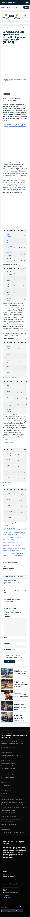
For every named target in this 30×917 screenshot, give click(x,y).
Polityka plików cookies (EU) (10, 879)
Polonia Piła (4, 793)
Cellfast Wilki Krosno (6, 782)
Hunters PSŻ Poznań (6, 780)
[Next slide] (1, 16)
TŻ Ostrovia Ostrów (6, 785)
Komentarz (7, 616)
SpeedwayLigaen (12, 562)
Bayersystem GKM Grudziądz (8, 763)
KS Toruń (21, 436)
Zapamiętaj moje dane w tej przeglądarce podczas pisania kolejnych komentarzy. (14, 657)
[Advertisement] (15, 61)
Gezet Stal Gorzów (5, 760)
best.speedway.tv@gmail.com (10, 892)
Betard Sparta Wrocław (6, 752)
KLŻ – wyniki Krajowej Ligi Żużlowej (9, 812)
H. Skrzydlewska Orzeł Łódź (8, 777)
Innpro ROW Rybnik (6, 790)
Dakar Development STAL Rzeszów (9, 788)
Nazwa (6, 637)
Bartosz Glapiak (12, 100)
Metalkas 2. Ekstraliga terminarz (8, 824)
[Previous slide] (29, 16)
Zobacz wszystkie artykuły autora (11, 570)
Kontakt (5, 871)
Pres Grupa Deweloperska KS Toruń (9, 755)
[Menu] (27, 2)
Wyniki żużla (4, 827)
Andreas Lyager (20, 189)
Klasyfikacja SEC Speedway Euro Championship (12, 802)
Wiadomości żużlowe (6, 829)
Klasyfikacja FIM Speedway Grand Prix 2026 (11, 799)
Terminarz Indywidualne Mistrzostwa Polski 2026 (12, 805)
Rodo (4, 874)
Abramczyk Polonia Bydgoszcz (8, 774)
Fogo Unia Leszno (5, 758)
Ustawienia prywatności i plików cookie (12, 910)
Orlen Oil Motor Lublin (6, 750)
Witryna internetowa (9, 649)
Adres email (7, 643)
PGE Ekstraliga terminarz (7, 821)
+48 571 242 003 (7, 897)
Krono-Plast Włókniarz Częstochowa (9, 766)
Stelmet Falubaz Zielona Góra (8, 768)
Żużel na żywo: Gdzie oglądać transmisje (11, 819)
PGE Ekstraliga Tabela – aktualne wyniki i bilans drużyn (14, 807)
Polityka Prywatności (8, 876)
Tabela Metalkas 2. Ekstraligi (8, 810)
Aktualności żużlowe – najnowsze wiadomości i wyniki (14, 29)
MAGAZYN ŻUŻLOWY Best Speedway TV (14, 529)
